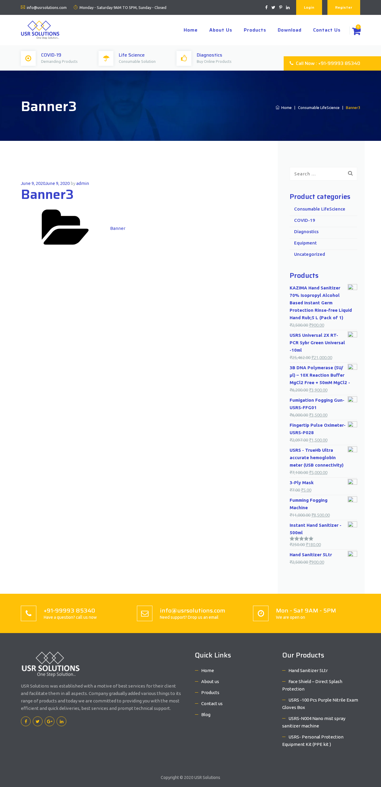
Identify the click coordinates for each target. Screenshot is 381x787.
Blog (205, 714)
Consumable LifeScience (319, 107)
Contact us (327, 30)
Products (255, 30)
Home (191, 30)
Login (309, 7)
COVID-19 (51, 55)
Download (290, 30)
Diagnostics (209, 55)
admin (82, 183)
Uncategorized (309, 254)
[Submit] (350, 173)
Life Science (132, 55)
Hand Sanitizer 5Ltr (308, 670)
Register (343, 7)
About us (220, 30)
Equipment (305, 242)
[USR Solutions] (40, 29)
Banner (117, 228)
